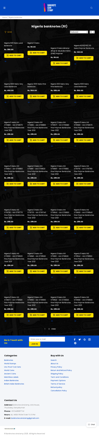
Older (53, 329)
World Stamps (10, 363)
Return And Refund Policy (61, 370)
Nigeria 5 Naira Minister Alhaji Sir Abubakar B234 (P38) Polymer (61, 51)
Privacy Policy (56, 367)
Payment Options (58, 380)
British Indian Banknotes (14, 384)
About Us (54, 363)
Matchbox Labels (11, 377)
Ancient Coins (10, 374)
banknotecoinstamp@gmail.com (25, 418)
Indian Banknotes (11, 380)
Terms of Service (58, 384)
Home (4, 17)
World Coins (9, 370)
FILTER (9, 32)
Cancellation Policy (59, 390)
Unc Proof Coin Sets (12, 367)
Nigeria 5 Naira (33, 43)
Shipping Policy (57, 374)
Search (54, 360)
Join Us (34, 344)
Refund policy (56, 387)
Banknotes (8, 360)
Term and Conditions (60, 377)
